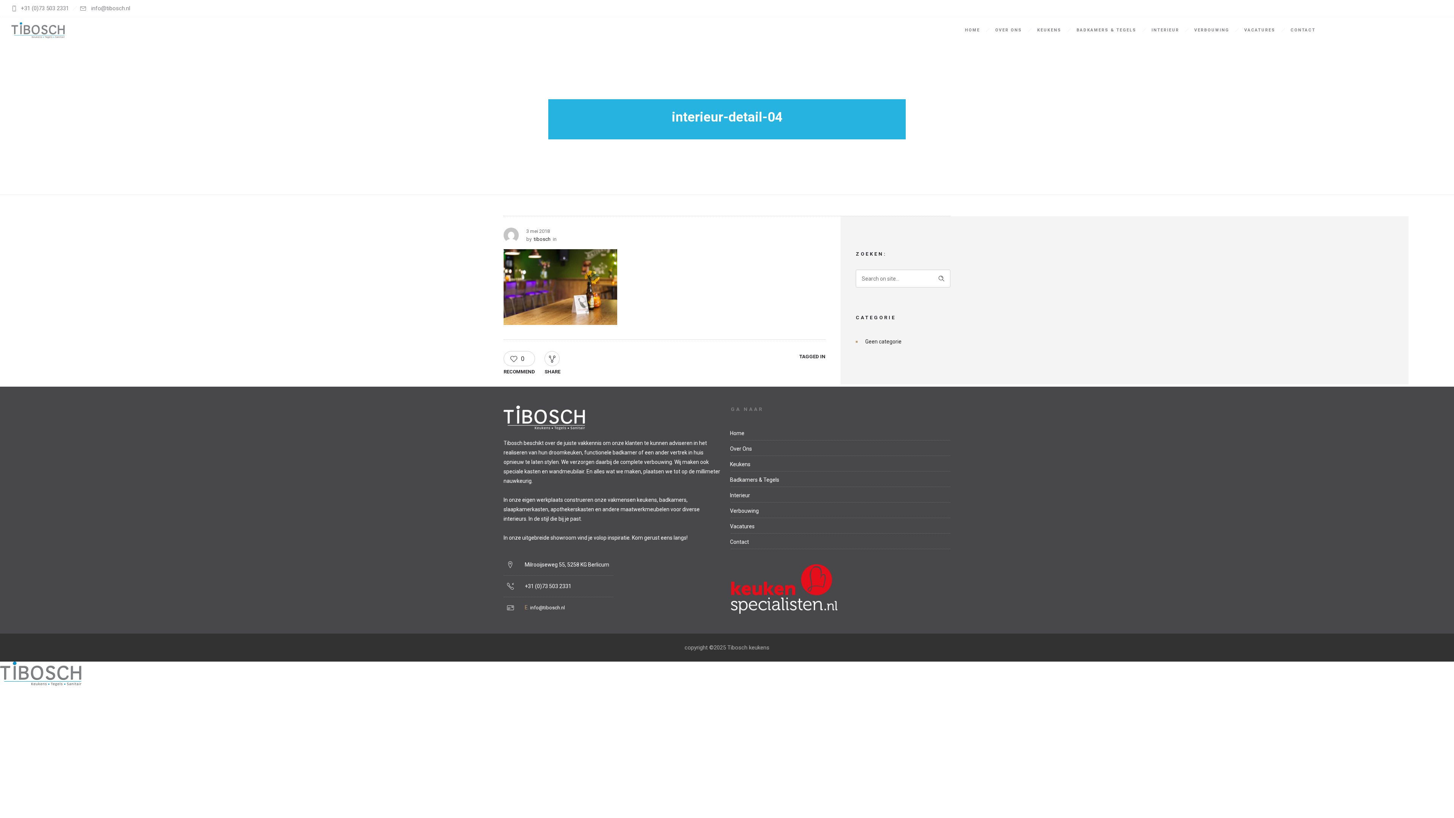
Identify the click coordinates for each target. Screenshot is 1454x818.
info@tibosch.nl (547, 607)
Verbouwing (1211, 30)
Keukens (1049, 30)
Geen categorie (883, 342)
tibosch (542, 239)
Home (972, 30)
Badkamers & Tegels (1106, 30)
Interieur (1165, 30)
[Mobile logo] (40, 683)
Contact (1302, 30)
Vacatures (1259, 30)
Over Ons (1008, 30)
